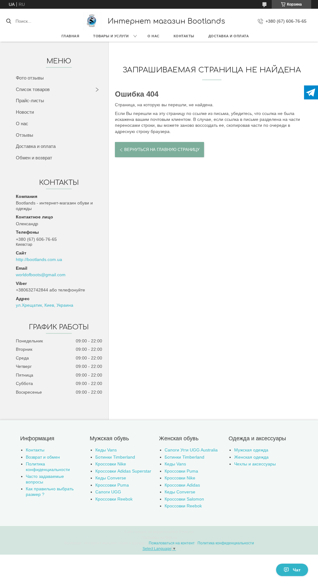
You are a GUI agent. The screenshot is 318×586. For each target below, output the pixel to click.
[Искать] (9, 21)
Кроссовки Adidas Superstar (123, 471)
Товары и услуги (111, 36)
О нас (154, 36)
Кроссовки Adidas (182, 485)
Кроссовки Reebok (114, 499)
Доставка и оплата (228, 36)
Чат (297, 569)
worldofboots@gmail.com (41, 274)
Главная (70, 36)
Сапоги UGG (108, 491)
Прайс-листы (30, 100)
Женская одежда (251, 457)
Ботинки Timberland (115, 457)
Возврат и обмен (43, 457)
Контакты (184, 36)
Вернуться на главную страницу (161, 149)
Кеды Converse (110, 477)
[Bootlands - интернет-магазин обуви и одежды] (92, 21)
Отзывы (24, 135)
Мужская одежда (251, 449)
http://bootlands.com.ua (39, 259)
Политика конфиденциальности (48, 466)
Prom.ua (186, 532)
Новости (25, 112)
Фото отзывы (30, 77)
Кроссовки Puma (112, 485)
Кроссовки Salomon (184, 499)
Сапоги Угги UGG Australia (191, 449)
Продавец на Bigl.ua (159, 537)
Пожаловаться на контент (172, 543)
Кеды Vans (106, 449)
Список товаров (33, 89)
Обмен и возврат (34, 157)
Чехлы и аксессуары (255, 463)
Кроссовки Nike (110, 463)
